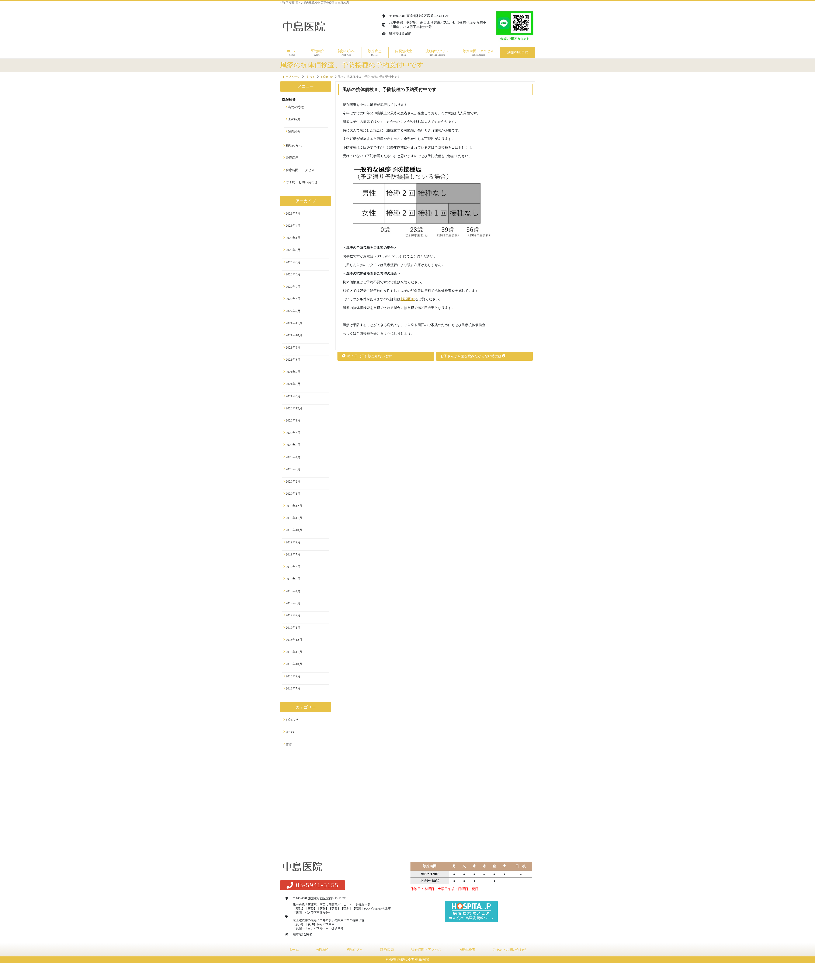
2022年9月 (293, 286)
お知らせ (292, 720)
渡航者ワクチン (437, 52)
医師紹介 (294, 119)
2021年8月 (293, 359)
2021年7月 (293, 372)
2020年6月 (293, 445)
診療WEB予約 (517, 52)
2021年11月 (294, 323)
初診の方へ (346, 52)
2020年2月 (293, 481)
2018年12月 (294, 639)
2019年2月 (293, 615)
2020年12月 (294, 408)
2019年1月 (293, 627)
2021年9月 (293, 347)
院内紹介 (294, 131)
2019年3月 (293, 603)
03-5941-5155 (317, 885)
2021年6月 (293, 384)
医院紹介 (322, 949)
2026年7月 (293, 213)
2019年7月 (293, 554)
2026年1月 (293, 238)
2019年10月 (294, 530)
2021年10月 (294, 335)
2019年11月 (294, 518)
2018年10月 (294, 664)
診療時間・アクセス (478, 52)
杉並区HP (407, 299)
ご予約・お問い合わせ (302, 182)
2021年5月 (293, 396)
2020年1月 (293, 493)
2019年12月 (294, 506)
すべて (290, 732)
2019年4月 (293, 591)
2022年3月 (293, 298)
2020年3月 (293, 469)
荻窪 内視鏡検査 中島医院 (409, 959)
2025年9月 (293, 250)
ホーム (292, 52)
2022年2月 (293, 311)
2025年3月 (293, 262)
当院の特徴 (296, 107)
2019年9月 (293, 542)
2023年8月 (293, 274)
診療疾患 (292, 157)
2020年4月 (293, 457)
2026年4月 (293, 225)
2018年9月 (293, 676)
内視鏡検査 (466, 949)
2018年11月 (294, 652)
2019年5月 (293, 579)
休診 (289, 744)
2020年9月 (293, 420)
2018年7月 (293, 688)
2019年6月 (293, 566)
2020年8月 (293, 432)
